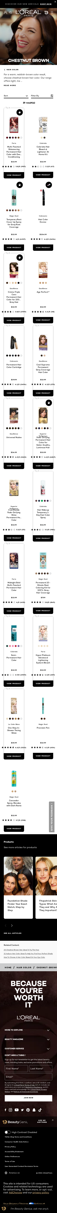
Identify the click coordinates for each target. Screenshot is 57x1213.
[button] (51, 817)
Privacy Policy (10, 1147)
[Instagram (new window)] (10, 1110)
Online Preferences (12, 1156)
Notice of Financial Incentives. (26, 1091)
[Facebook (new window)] (5, 1110)
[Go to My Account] (5, 12)
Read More (10, 85)
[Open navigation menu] (52, 12)
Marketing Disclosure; (33, 1087)
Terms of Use (10, 1161)
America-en (14, 1173)
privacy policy (40, 1192)
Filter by (35, 95)
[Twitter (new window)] (22, 1110)
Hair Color (13, 70)
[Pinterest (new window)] (28, 1110)
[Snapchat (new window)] (34, 1110)
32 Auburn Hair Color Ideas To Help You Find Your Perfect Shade (28, 953)
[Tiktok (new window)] (40, 1110)
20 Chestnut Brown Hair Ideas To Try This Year (21, 950)
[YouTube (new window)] (17, 1110)
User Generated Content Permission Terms (21, 1166)
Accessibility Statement (14, 1151)
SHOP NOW (46, 4)
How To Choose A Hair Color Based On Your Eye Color (24, 957)
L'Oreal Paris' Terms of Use (24, 1085)
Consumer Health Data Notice (16, 1142)
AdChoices (15, 1192)
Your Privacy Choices (16, 1203)
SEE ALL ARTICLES (13, 933)
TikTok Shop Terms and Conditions (18, 1137)
